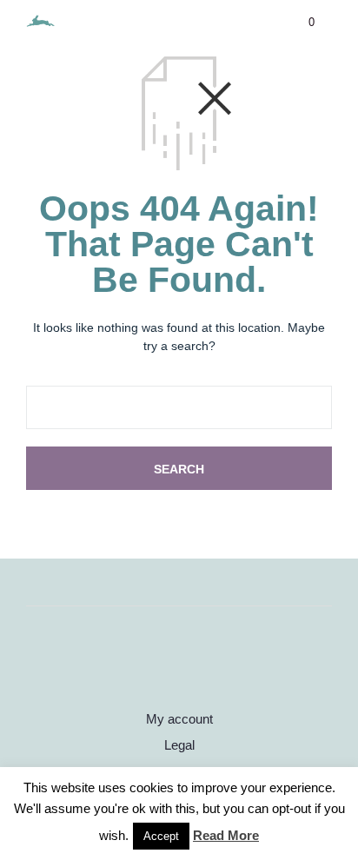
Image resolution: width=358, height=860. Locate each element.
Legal (179, 745)
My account (179, 718)
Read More (226, 835)
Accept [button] (161, 836)
